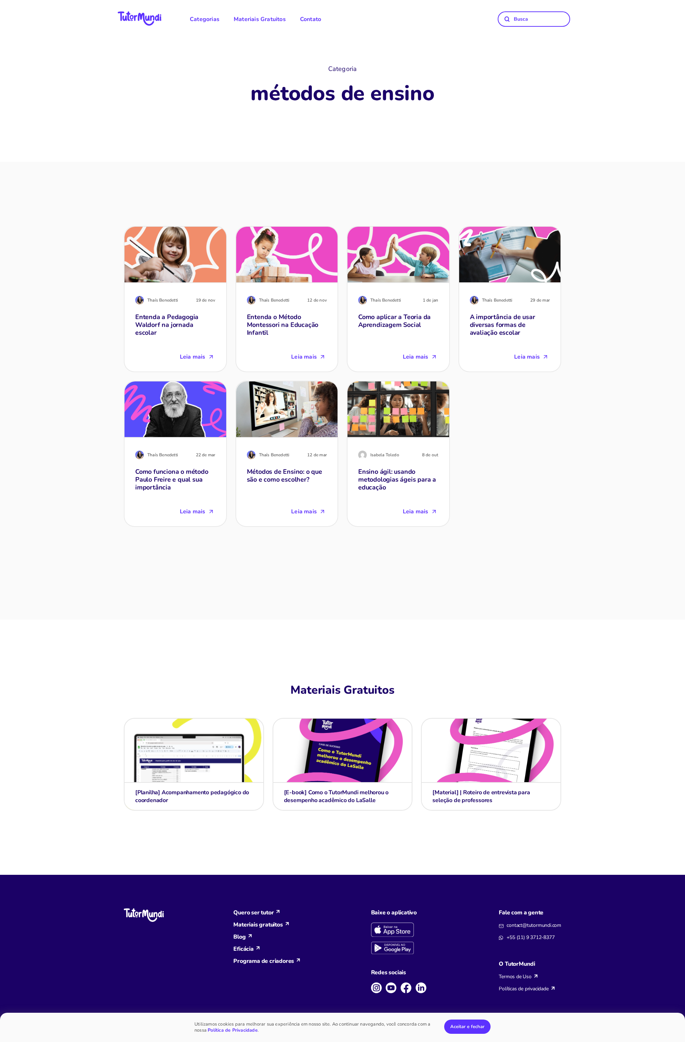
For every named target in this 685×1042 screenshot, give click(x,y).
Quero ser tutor (253, 913)
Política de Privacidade (233, 1030)
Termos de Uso (515, 976)
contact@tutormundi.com (534, 925)
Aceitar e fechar (467, 1026)
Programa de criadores (263, 961)
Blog (239, 937)
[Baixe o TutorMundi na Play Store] (400, 948)
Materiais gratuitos (258, 925)
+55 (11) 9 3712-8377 (530, 937)
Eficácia (243, 949)
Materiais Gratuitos (260, 19)
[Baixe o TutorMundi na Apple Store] (400, 930)
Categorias (204, 19)
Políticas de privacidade (523, 988)
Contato (310, 19)
